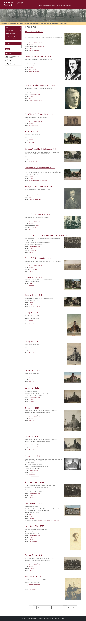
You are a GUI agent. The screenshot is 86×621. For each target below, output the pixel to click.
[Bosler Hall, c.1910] (72, 138)
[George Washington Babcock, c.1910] (73, 97)
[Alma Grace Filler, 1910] (75, 538)
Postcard (43, 42)
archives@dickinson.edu (10, 64)
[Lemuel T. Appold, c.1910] (73, 68)
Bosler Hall (31, 142)
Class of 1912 (34, 269)
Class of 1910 (34, 250)
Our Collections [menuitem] (9, 31)
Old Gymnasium (43, 180)
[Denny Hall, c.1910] (74, 325)
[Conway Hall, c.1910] (72, 284)
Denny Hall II (32, 323)
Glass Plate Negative (33, 470)
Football (32, 568)
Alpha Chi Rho (41, 46)
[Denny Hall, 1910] (72, 396)
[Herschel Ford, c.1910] (73, 589)
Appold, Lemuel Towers (34, 71)
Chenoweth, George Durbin (35, 199)
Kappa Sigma (56, 520)
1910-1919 (31, 44)
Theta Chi (40, 520)
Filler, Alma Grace (33, 541)
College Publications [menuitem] (10, 34)
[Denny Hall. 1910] (72, 444)
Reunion (37, 225)
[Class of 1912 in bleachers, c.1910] (72, 264)
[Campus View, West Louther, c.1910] (72, 174)
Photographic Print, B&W (34, 42)
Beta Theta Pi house (33, 125)
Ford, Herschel (32, 589)
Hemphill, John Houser (34, 50)
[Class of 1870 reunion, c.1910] (72, 222)
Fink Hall (38, 287)
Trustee (34, 69)
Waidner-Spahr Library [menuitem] (57, 5)
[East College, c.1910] (72, 510)
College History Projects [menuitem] (10, 36)
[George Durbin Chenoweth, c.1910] (72, 198)
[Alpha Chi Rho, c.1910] (72, 39)
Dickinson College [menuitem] (47, 5)
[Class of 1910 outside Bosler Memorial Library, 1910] (72, 242)
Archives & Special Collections (13, 3)
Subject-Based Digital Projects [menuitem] (12, 39)
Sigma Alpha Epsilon (48, 520)
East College (31, 518)
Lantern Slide (32, 65)
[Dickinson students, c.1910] (72, 490)
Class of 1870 (34, 227)
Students (31, 48)
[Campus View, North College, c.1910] (72, 156)
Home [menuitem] (40, 5)
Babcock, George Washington (35, 100)
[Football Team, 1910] (72, 563)
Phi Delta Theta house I (34, 180)
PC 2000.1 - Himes (35, 476)
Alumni (30, 69)
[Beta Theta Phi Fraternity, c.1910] (72, 120)
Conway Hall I (32, 287)
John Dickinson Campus (34, 161)
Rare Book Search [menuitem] (67, 5)
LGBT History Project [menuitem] (43, 8)
